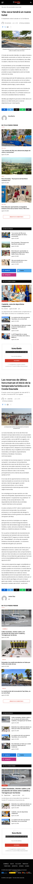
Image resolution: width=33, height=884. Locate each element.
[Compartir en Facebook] (3, 27)
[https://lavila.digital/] (16, 2)
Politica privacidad (22, 870)
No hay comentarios (8, 401)
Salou (12, 863)
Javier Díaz (9, 398)
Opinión (21, 866)
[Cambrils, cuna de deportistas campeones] (16, 293)
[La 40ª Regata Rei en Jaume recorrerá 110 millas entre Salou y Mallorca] (6, 336)
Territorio (7, 866)
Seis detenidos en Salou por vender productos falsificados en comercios (21, 327)
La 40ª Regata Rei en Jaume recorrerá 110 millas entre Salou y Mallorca (20, 336)
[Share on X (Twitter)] (5, 27)
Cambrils (4, 785)
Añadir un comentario (16, 216)
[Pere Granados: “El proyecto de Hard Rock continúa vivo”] (16, 165)
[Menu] (3, 2)
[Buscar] (30, 2)
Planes (27, 866)
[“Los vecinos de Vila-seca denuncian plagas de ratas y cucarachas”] (16, 137)
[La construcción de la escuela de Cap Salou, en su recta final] (6, 319)
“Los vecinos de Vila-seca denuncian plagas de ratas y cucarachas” (19, 234)
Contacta (14, 870)
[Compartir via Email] (7, 27)
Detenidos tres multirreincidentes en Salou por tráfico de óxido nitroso (16, 663)
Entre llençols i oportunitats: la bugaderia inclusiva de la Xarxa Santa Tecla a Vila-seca (15, 207)
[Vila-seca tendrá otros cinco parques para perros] (6, 262)
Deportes (4, 301)
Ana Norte (11, 116)
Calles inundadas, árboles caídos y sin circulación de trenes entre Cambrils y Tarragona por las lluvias (13, 633)
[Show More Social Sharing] (10, 27)
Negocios (25, 863)
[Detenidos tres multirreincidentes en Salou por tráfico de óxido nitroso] (16, 648)
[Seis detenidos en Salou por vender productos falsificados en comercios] (6, 327)
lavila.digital (8, 870)
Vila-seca (4, 7)
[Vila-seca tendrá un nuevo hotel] (16, 39)
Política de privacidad (22, 366)
